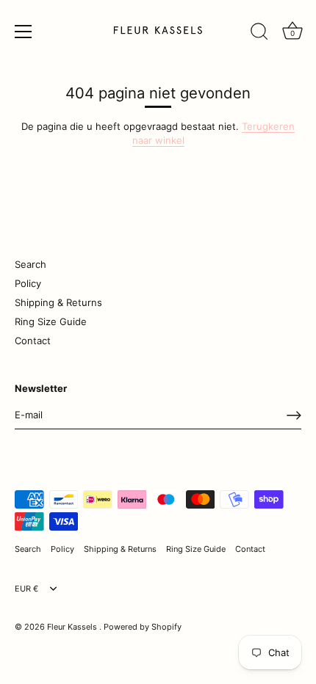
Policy (28, 283)
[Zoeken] (259, 34)
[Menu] (23, 31)
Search (30, 264)
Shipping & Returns (58, 302)
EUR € (26, 589)
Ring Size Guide (51, 321)
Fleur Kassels (73, 627)
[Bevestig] (294, 415)
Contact (33, 340)
